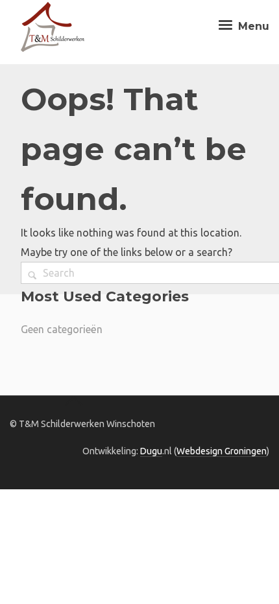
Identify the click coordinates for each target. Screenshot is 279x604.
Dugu (151, 451)
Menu (252, 26)
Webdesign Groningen (221, 451)
